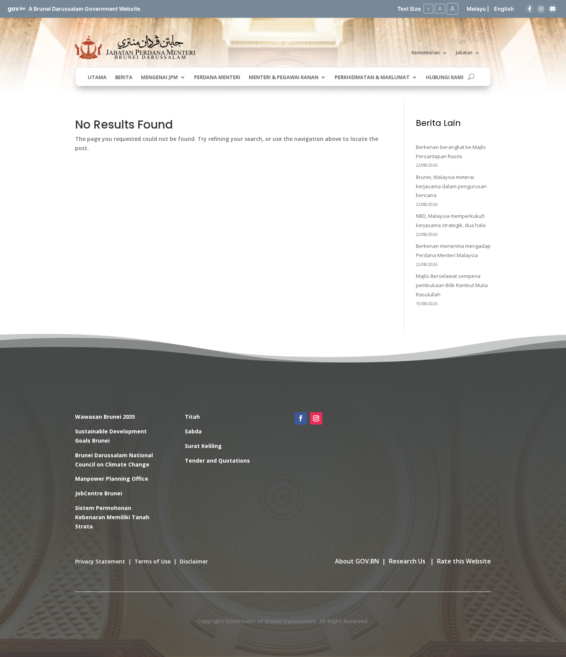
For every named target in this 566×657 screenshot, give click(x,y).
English (504, 8)
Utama (97, 77)
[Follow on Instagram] (316, 418)
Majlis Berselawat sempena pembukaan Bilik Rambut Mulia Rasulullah (452, 285)
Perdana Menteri (217, 77)
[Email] (552, 8)
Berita (123, 77)
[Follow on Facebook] (301, 418)
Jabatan (464, 53)
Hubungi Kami (445, 77)
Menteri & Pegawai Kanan (283, 77)
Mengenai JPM (159, 77)
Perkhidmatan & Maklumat (372, 77)
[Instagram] (541, 8)
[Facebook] (529, 8)
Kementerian (426, 53)
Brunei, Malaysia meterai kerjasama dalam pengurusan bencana (451, 186)
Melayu (476, 8)
